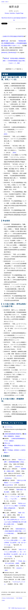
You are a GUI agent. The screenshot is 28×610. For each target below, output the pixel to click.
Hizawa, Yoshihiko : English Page (14, 13)
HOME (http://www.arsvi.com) (18, 608)
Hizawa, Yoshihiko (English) (8, 598)
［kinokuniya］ (8, 478)
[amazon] (4, 52)
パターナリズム (8, 427)
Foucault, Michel (8, 485)
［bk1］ (6, 570)
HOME (2, 1)
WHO (6, 1)
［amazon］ (17, 466)
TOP (9, 608)
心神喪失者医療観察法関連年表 (12, 434)
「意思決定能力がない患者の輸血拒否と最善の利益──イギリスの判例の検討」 (15, 531)
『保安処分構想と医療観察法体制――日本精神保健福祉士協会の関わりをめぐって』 (14, 43)
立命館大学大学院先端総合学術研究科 (13, 36)
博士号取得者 (19, 598)
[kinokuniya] (12, 52)
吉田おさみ (7, 443)
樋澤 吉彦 (5, 41)
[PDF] (5, 134)
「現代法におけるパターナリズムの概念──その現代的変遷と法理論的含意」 (15, 506)
